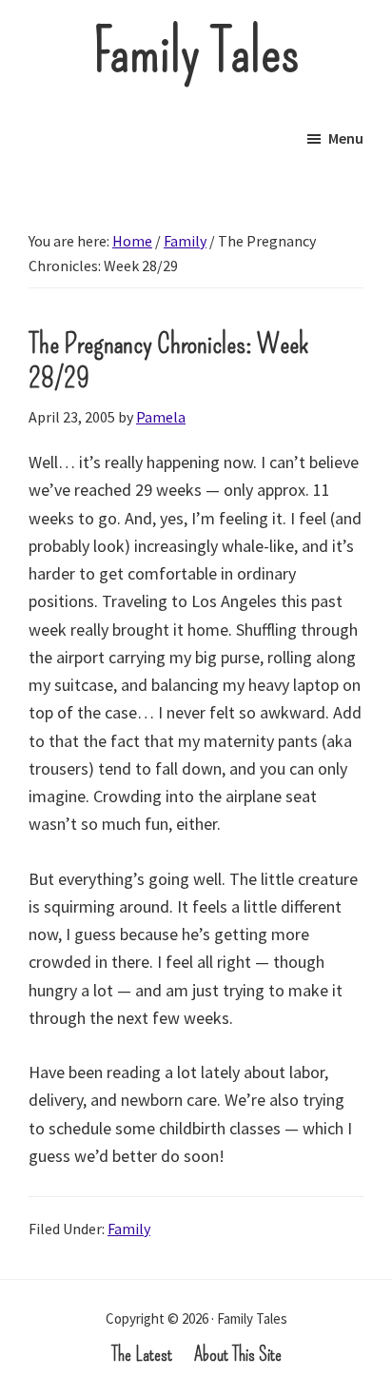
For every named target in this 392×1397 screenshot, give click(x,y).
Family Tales (196, 52)
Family (129, 1228)
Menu (345, 138)
